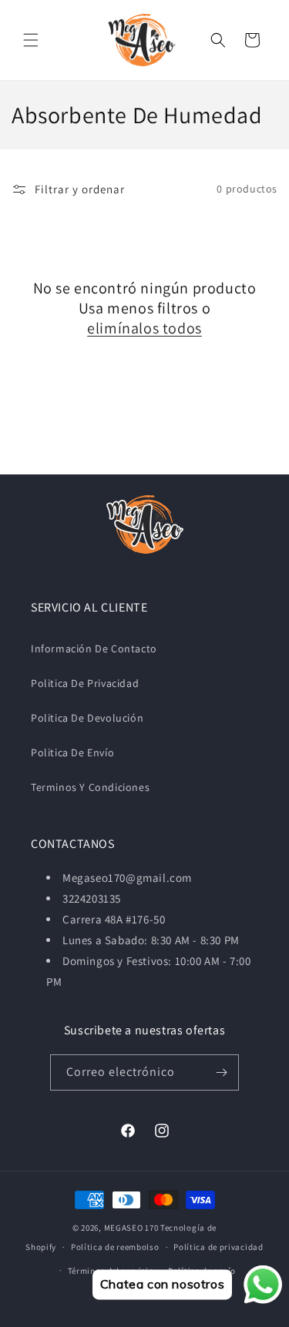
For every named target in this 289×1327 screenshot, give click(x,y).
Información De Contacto (94, 648)
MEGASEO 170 (131, 1227)
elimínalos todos (144, 328)
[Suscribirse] (221, 1072)
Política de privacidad (218, 1247)
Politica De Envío (72, 752)
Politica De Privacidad (85, 683)
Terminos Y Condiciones (90, 787)
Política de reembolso (115, 1247)
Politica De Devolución (87, 718)
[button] (31, 40)
